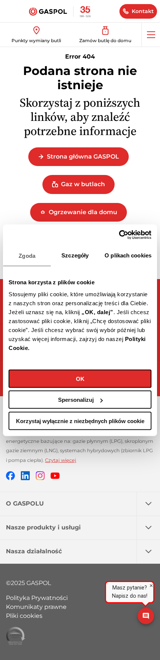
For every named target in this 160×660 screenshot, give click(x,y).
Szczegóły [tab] (75, 255)
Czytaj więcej (60, 460)
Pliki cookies (24, 615)
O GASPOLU (25, 503)
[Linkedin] (25, 475)
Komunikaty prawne (36, 606)
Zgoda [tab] (27, 256)
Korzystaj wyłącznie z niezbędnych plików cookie (80, 420)
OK (80, 378)
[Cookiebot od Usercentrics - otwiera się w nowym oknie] (118, 235)
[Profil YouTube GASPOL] (55, 475)
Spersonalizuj (76, 400)
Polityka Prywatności (37, 597)
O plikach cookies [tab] (128, 255)
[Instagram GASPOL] (40, 475)
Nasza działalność (34, 551)
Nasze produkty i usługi (43, 527)
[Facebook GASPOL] (10, 475)
